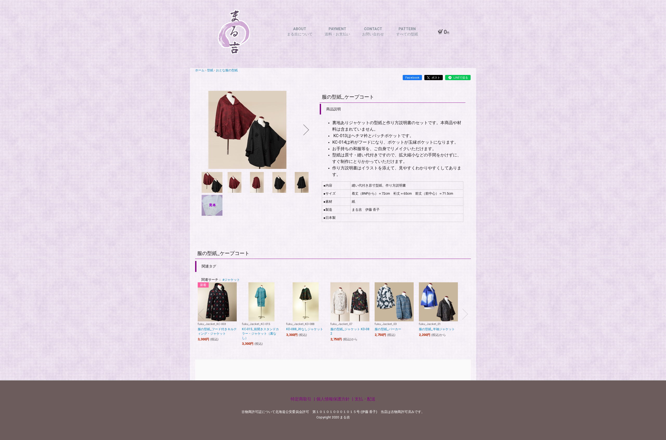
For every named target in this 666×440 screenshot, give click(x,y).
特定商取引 (301, 399)
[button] (214, 130)
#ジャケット (231, 280)
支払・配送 (365, 399)
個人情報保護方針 (333, 399)
